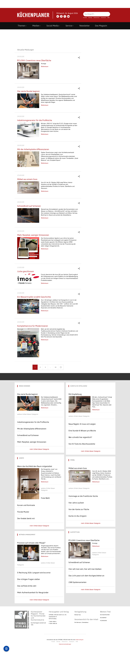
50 (55, 367)
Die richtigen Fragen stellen (28, 579)
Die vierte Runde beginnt (28, 91)
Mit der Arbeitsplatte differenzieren (33, 149)
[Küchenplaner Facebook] (61, 16)
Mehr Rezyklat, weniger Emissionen (33, 235)
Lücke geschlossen (25, 271)
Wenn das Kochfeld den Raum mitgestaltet (34, 466)
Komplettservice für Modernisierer (32, 326)
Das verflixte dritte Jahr (26, 586)
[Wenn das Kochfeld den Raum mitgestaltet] (28, 483)
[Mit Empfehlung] (79, 404)
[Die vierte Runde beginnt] (28, 403)
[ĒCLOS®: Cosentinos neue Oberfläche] (79, 550)
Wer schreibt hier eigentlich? (80, 437)
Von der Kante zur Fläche (79, 509)
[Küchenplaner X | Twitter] (64, 16)
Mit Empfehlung (75, 394)
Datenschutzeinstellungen (65, 644)
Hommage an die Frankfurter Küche (83, 496)
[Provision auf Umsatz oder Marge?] (28, 553)
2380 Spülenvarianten (77, 582)
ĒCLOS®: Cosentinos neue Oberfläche (34, 60)
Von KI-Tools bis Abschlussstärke (82, 444)
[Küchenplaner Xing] (57, 16)
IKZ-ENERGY (103, 617)
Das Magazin (101, 26)
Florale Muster (23, 512)
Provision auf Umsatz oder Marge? (31, 543)
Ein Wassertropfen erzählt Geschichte (34, 297)
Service (69, 26)
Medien (35, 26)
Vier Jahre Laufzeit (76, 503)
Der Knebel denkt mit (26, 518)
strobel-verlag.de (79, 639)
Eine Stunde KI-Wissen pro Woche (82, 431)
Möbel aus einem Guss (27, 179)
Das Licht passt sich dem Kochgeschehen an (86, 576)
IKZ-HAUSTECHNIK (105, 614)
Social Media (53, 26)
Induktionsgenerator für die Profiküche (34, 120)
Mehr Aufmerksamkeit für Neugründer (33, 592)
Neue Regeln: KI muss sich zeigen (82, 424)
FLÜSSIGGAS (103, 620)
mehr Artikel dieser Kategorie (39, 449)
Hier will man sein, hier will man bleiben (85, 569)
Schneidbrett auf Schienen (29, 206)
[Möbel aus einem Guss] (79, 476)
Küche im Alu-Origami (77, 516)
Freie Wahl (45, 498)
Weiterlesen (44, 66)
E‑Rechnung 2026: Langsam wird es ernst (33, 573)
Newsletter (84, 26)
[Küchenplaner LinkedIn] (68, 16)
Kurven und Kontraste (26, 505)
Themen (21, 26)
